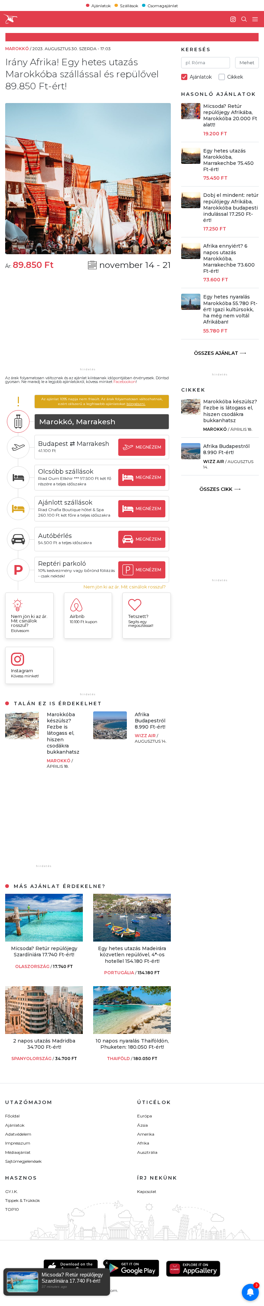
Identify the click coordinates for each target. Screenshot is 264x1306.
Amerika (145, 1134)
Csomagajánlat (162, 5)
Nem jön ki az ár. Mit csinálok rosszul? (125, 587)
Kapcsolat (146, 1191)
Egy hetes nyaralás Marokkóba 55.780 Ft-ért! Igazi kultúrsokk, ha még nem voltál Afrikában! (230, 309)
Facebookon (124, 381)
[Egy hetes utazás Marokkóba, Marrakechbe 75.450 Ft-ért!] (190, 162)
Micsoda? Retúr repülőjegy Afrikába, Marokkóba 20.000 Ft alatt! (230, 115)
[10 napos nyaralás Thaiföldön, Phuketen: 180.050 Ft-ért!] (132, 1032)
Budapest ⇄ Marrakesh (73, 444)
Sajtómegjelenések (23, 1161)
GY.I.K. (11, 1191)
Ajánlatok (101, 5)
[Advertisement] (88, 323)
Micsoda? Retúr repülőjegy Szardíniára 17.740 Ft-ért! (44, 951)
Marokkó (59, 760)
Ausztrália (147, 1152)
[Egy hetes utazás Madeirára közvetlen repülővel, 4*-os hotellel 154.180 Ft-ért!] (132, 939)
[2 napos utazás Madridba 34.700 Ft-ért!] (44, 1032)
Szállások (129, 5)
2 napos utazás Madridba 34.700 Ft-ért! (44, 1044)
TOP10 (12, 1209)
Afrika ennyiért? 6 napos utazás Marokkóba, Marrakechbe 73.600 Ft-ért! (229, 258)
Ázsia (142, 1125)
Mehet (247, 62)
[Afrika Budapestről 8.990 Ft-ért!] (110, 737)
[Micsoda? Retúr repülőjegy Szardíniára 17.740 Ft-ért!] (44, 939)
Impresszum (17, 1143)
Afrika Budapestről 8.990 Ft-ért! (150, 720)
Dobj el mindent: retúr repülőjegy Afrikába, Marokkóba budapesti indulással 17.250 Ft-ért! (230, 207)
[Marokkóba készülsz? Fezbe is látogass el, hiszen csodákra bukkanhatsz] (22, 737)
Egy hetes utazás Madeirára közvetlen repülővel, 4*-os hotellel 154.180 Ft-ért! (132, 954)
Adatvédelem (18, 1134)
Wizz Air (146, 735)
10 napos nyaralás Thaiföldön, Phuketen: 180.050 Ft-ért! (132, 1044)
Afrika (143, 1143)
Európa (144, 1115)
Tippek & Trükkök (22, 1200)
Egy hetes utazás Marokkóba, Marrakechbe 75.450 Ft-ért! (228, 160)
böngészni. (135, 404)
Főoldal (12, 1115)
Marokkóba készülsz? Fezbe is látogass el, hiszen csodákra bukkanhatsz (63, 733)
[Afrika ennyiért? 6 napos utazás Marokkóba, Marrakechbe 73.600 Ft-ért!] (190, 257)
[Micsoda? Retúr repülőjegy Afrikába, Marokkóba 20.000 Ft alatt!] (190, 117)
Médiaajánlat (18, 1152)
